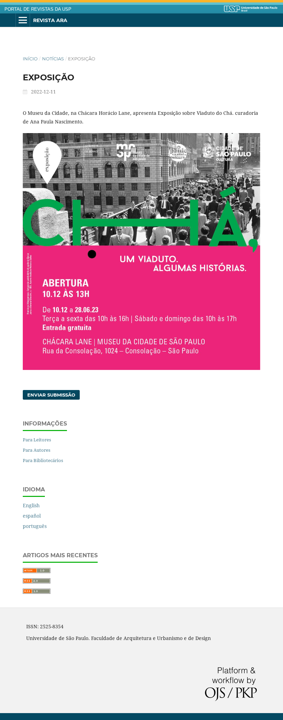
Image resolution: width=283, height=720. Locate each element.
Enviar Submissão (51, 395)
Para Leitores (37, 440)
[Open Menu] (23, 20)
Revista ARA (50, 20)
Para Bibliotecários (43, 460)
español (32, 515)
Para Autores (36, 450)
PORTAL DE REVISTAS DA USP (37, 9)
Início (30, 58)
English (31, 505)
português (35, 526)
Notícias (53, 58)
